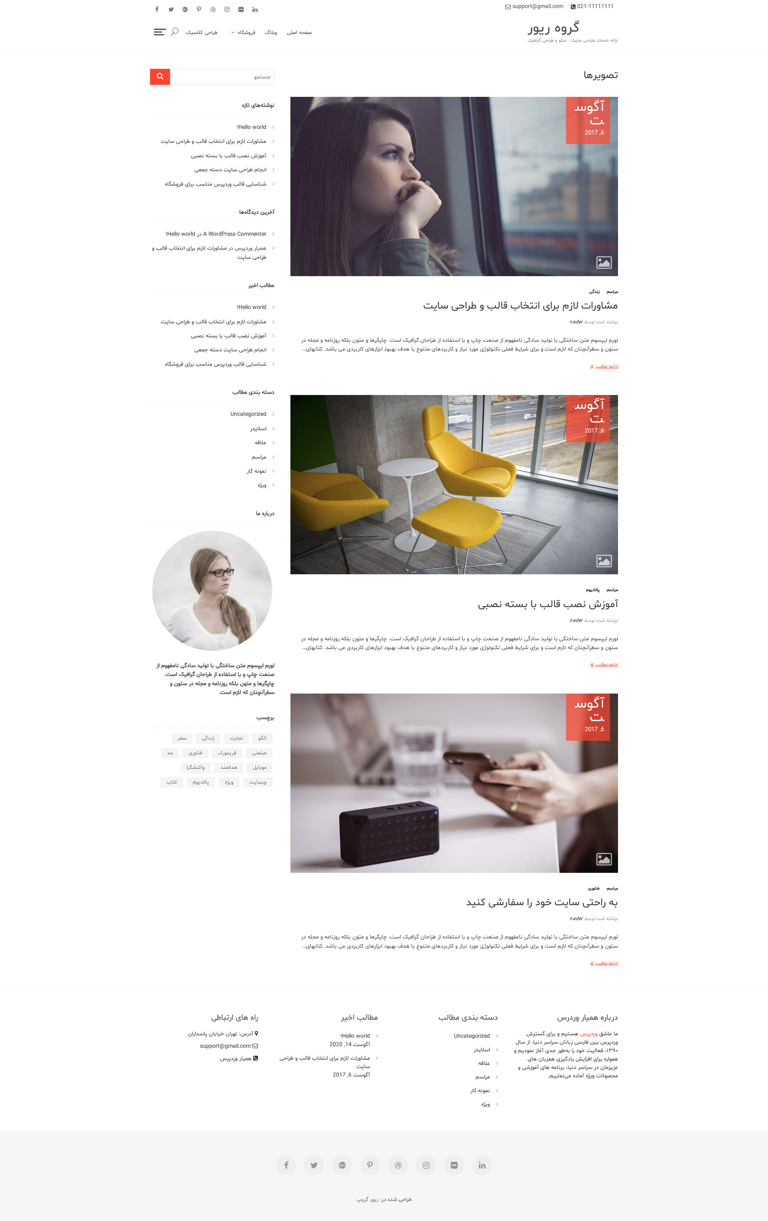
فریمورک (227, 753)
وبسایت (257, 782)
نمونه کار (256, 471)
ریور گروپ (367, 1199)
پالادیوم (593, 590)
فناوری (594, 889)
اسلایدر (258, 429)
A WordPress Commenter (234, 234)
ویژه (262, 485)
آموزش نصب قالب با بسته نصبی (548, 604)
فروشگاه (247, 32)
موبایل (259, 767)
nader (577, 322)
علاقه (260, 443)
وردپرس (588, 1034)
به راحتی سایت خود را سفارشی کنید (542, 903)
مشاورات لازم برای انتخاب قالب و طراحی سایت (520, 306)
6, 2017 (589, 119)
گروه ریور (554, 28)
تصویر (604, 262)
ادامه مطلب (607, 366)
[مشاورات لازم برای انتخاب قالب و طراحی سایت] (454, 186)
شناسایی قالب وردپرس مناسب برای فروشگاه (215, 184)
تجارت (236, 738)
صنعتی (259, 753)
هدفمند (228, 767)
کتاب (171, 782)
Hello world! (251, 127)
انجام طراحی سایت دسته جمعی (230, 170)
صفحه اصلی (299, 32)
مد (170, 753)
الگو (262, 738)
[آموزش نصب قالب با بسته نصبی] (454, 484)
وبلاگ (271, 32)
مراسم (612, 292)
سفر (182, 738)
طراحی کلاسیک (202, 32)
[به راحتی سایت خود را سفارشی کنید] (454, 783)
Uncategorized (248, 414)
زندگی (594, 292)
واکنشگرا (195, 767)
